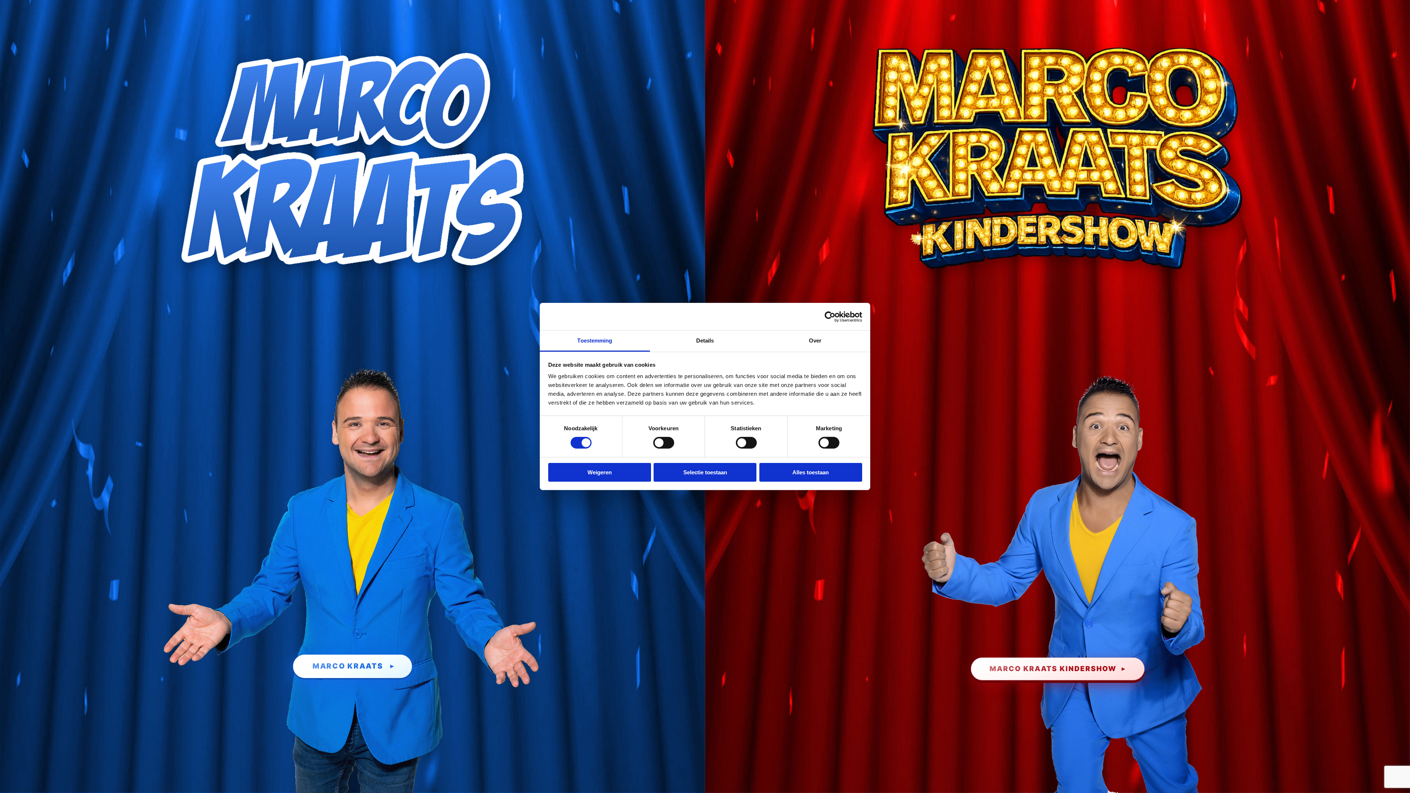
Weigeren (600, 472)
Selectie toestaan (705, 472)
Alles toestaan (810, 472)
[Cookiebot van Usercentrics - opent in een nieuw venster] (830, 316)
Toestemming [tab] (594, 340)
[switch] (663, 443)
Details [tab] (705, 340)
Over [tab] (815, 340)
